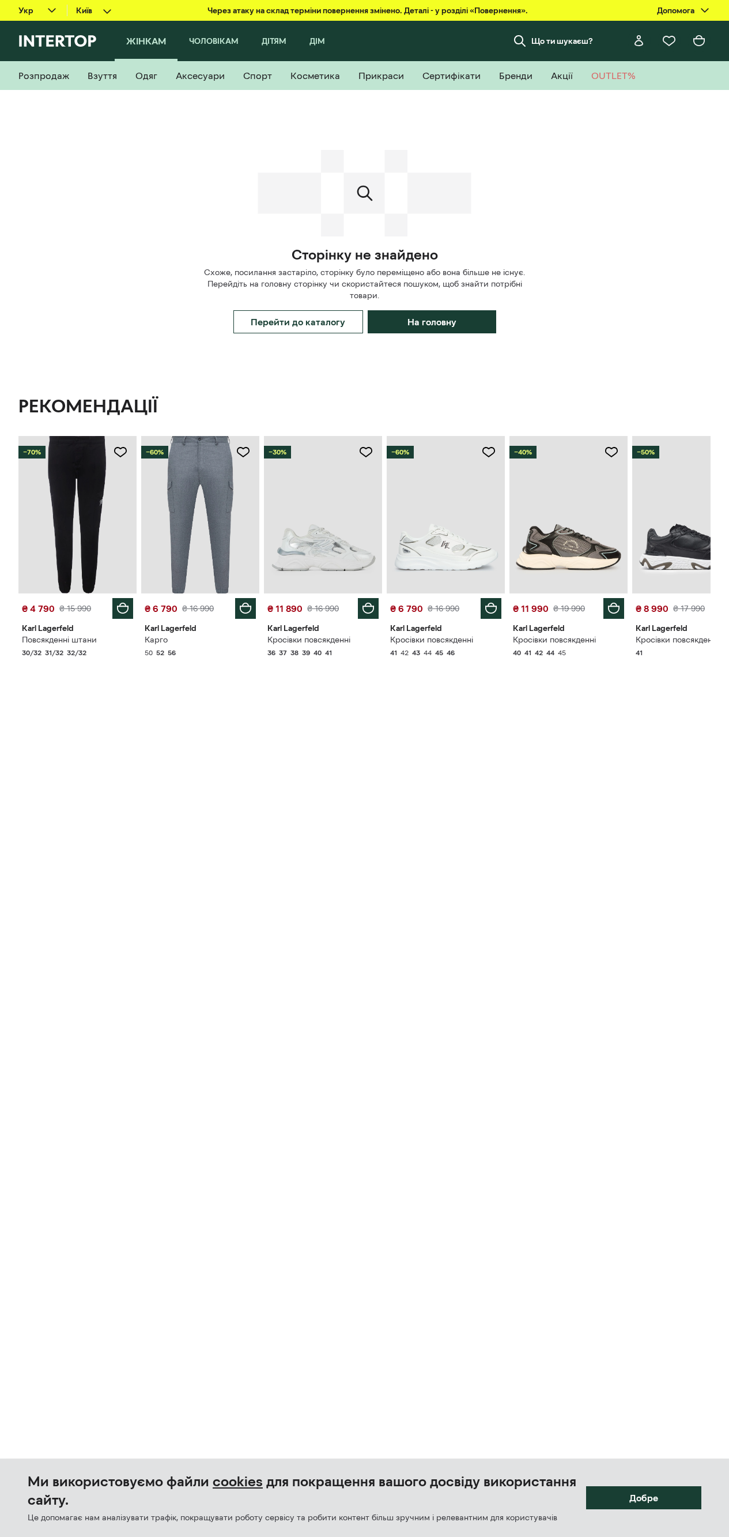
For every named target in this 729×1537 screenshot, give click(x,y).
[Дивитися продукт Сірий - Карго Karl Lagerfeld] (200, 514)
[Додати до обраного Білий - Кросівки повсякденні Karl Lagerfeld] (365, 452)
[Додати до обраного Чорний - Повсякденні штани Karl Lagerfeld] (120, 452)
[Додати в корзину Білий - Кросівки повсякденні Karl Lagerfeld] (368, 608)
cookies (238, 1482)
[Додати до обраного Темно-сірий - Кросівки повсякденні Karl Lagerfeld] (611, 452)
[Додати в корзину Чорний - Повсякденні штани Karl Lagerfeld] (122, 608)
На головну (431, 321)
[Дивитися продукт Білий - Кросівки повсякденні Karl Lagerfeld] (323, 514)
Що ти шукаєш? (562, 41)
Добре (643, 1497)
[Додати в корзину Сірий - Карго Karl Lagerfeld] (245, 608)
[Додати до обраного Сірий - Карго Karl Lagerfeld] (243, 452)
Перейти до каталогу (298, 321)
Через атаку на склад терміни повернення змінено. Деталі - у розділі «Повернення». (367, 10)
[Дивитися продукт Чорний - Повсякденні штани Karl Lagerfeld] (77, 514)
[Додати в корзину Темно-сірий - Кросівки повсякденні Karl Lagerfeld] (613, 608)
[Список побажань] (669, 40)
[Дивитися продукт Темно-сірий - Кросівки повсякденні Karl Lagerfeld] (568, 514)
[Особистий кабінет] (639, 40)
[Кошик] (699, 40)
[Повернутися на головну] (57, 41)
